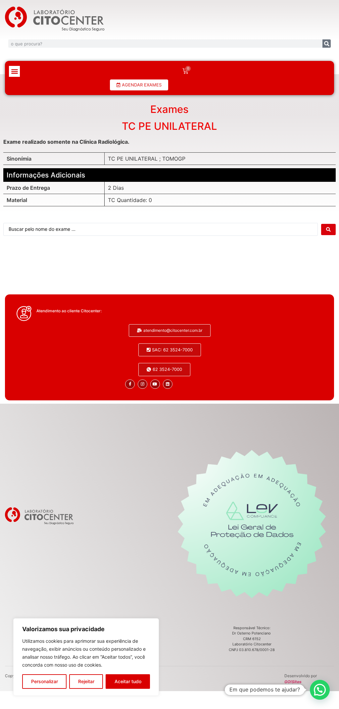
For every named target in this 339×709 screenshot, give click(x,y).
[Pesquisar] (326, 43)
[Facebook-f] (130, 384)
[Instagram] (142, 384)
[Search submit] (328, 229)
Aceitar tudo (128, 681)
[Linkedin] (167, 384)
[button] (14, 71)
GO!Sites (293, 681)
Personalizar (44, 681)
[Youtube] (155, 384)
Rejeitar (86, 681)
